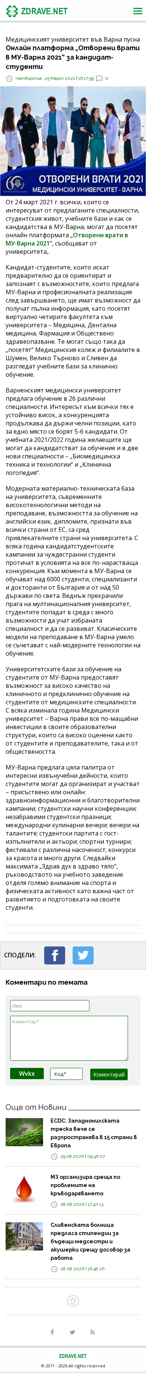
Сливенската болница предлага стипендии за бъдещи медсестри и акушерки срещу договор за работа (90, 1241)
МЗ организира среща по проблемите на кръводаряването (85, 1185)
